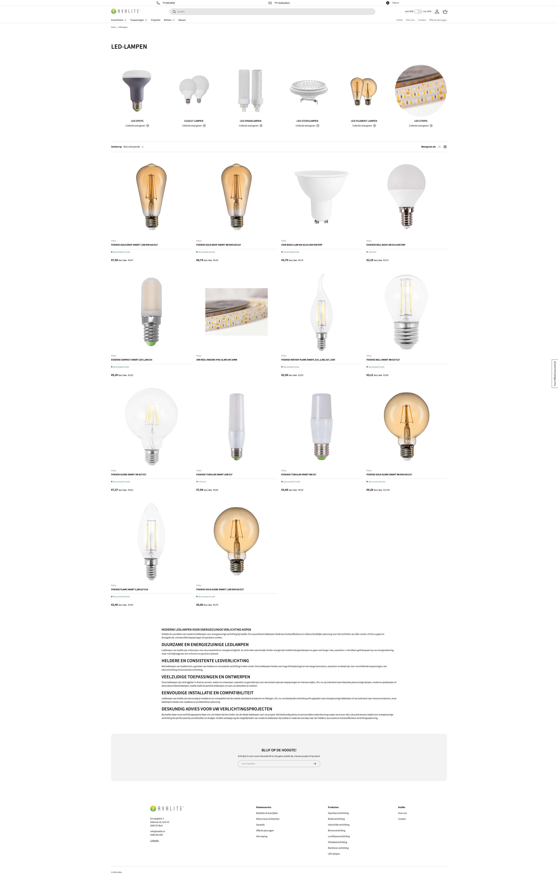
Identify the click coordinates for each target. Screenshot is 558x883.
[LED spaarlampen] (251, 91)
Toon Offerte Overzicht (555, 373)
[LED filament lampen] (364, 91)
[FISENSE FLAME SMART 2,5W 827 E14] (151, 541)
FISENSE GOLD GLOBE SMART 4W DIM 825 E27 (389, 474)
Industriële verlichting (338, 824)
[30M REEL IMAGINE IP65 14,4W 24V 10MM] (236, 312)
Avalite (119, 872)
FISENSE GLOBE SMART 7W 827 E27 (128, 474)
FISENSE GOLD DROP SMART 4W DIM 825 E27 (218, 244)
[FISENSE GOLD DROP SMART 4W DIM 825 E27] (236, 197)
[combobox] (272, 11)
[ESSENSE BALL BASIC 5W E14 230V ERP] (406, 197)
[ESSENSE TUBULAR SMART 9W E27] (321, 427)
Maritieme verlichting (338, 848)
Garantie (260, 824)
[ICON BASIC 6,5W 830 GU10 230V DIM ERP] (321, 197)
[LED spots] (137, 91)
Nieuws (182, 20)
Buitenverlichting (336, 819)
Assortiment (117, 20)
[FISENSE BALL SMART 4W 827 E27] (406, 312)
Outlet (399, 20)
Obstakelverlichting (337, 842)
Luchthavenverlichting (339, 836)
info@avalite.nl (284, 2)
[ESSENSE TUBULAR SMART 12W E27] (236, 427)
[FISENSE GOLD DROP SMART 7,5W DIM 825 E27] (151, 197)
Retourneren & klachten (267, 819)
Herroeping (261, 836)
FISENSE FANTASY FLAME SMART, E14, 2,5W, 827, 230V (308, 359)
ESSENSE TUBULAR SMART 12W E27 (214, 474)
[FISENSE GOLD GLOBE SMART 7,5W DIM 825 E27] (236, 541)
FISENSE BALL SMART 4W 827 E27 (383, 359)
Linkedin (154, 840)
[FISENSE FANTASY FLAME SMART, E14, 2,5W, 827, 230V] (321, 312)
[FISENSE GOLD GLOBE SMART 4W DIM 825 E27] (406, 427)
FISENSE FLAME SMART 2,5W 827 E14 (129, 589)
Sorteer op (116, 146)
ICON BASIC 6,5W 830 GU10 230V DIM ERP (301, 244)
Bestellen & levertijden (267, 813)
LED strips (420, 121)
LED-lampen (122, 27)
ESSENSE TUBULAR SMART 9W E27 (298, 474)
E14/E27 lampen (193, 121)
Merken (167, 20)
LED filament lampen (364, 121)
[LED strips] (421, 91)
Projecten (155, 20)
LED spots (137, 121)
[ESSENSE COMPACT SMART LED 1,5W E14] (151, 312)
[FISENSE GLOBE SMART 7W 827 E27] (151, 427)
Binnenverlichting (336, 830)
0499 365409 (170, 2)
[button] (445, 11)
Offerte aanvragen (438, 20)
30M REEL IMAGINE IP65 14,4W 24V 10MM (216, 359)
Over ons (410, 20)
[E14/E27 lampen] (194, 91)
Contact (422, 20)
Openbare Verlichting (338, 813)
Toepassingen (137, 20)
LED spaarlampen (250, 121)
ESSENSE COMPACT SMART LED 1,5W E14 (131, 359)
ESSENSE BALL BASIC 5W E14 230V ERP (385, 244)
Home (113, 27)
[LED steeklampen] (307, 91)
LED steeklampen (307, 121)
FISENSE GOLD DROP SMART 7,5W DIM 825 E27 (134, 244)
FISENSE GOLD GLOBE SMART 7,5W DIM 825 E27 (220, 589)
